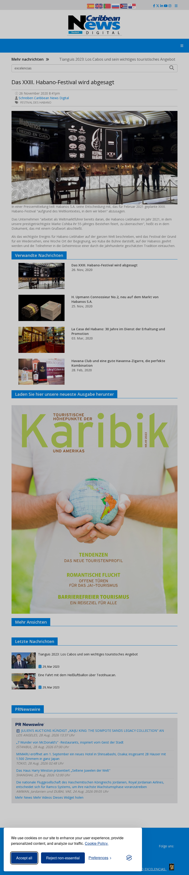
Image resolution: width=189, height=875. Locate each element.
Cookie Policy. (96, 843)
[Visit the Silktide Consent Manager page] (129, 857)
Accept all (24, 857)
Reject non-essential (63, 857)
